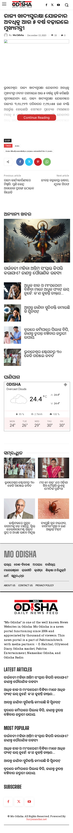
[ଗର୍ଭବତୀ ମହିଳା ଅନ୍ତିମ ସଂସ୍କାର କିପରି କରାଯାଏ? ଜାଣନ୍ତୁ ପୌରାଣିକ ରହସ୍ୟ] (37, 241)
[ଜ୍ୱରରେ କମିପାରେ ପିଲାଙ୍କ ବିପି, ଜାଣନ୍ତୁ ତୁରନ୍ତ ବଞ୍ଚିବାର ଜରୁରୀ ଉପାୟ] (12, 335)
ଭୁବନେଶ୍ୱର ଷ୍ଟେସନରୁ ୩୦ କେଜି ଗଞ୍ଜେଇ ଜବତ (43, 353)
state (17, 146)
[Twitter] (52, 5)
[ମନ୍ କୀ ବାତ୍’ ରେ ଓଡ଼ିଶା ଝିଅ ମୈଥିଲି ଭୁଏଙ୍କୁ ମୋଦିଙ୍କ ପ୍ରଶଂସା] (53, 468)
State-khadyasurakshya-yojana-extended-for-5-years (28, 151)
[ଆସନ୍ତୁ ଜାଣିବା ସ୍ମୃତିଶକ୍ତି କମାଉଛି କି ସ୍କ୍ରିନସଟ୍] (12, 313)
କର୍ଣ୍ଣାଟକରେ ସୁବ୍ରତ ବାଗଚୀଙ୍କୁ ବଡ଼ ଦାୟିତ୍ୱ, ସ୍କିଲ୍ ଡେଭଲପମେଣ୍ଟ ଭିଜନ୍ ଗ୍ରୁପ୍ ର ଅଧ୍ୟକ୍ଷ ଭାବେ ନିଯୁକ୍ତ (19, 528)
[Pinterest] (38, 162)
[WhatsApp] (47, 162)
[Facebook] (46, 5)
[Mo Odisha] (6, 35)
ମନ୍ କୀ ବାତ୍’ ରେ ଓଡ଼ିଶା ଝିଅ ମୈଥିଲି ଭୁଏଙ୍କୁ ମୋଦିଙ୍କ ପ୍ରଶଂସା (53, 485)
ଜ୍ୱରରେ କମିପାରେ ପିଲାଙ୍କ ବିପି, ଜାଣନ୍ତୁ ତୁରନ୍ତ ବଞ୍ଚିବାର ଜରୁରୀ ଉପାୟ (46, 333)
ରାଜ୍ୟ (8, 140)
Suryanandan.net (36, 819)
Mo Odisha (18, 35)
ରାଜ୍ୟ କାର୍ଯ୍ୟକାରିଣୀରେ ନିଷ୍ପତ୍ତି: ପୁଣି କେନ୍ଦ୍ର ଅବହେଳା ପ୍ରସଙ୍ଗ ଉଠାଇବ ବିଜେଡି (19, 186)
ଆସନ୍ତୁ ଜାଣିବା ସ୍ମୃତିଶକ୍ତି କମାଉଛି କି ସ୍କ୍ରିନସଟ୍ (47, 309)
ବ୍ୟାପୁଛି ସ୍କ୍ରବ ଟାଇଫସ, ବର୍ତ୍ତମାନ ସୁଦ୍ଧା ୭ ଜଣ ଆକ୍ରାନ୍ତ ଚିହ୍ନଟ (53, 526)
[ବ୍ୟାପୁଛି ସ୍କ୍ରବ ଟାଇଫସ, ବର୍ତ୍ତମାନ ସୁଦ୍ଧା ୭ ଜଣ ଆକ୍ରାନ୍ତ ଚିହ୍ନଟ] (53, 508)
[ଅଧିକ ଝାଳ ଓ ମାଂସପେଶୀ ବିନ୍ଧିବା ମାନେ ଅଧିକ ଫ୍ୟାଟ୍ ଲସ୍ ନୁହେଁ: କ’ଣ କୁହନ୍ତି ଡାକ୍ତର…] (12, 290)
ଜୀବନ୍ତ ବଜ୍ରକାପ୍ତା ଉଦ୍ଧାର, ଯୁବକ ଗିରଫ (55, 182)
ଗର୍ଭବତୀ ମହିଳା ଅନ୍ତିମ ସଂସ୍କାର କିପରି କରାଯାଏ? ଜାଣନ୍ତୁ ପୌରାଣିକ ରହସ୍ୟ (33, 270)
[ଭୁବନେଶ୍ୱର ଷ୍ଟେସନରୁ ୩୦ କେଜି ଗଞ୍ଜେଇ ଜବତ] (12, 357)
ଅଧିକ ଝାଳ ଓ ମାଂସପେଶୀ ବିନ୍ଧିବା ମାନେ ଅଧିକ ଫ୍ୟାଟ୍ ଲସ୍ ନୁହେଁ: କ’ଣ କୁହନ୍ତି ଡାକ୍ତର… (46, 289)
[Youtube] (58, 5)
